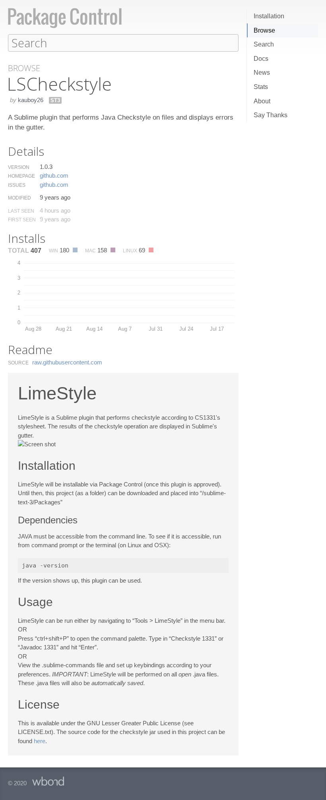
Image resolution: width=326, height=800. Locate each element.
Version (18, 167)
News (262, 72)
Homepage (21, 176)
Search (264, 44)
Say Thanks (270, 115)
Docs (261, 58)
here (39, 741)
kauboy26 (30, 100)
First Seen (22, 220)
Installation (269, 16)
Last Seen (21, 211)
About (262, 101)
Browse (264, 30)
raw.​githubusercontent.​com (67, 362)
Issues (16, 185)
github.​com (54, 175)
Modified (19, 198)
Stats (261, 86)
